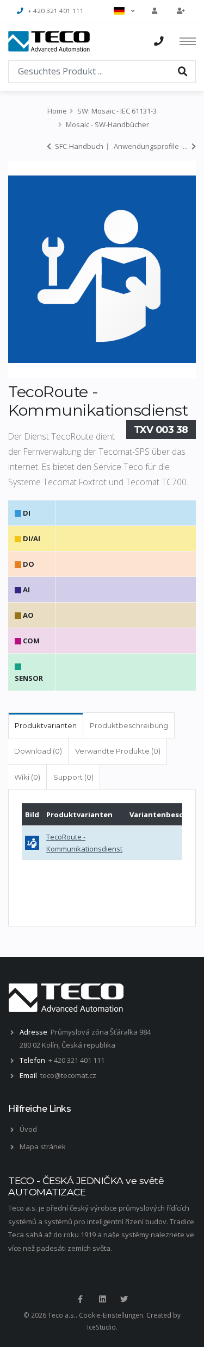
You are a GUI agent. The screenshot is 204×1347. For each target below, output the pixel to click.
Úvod (28, 1129)
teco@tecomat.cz (68, 1075)
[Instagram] (102, 1299)
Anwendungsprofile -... (151, 146)
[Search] (182, 70)
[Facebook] (80, 1299)
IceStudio (101, 1327)
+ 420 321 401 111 (56, 11)
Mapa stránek (43, 1146)
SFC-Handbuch (78, 146)
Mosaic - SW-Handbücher (107, 124)
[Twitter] (124, 1299)
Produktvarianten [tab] (46, 725)
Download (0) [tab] (38, 751)
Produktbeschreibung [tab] (129, 725)
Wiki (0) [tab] (27, 777)
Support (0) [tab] (73, 777)
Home (57, 111)
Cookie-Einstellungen (111, 1315)
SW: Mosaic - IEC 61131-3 (117, 111)
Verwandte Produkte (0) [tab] (117, 751)
